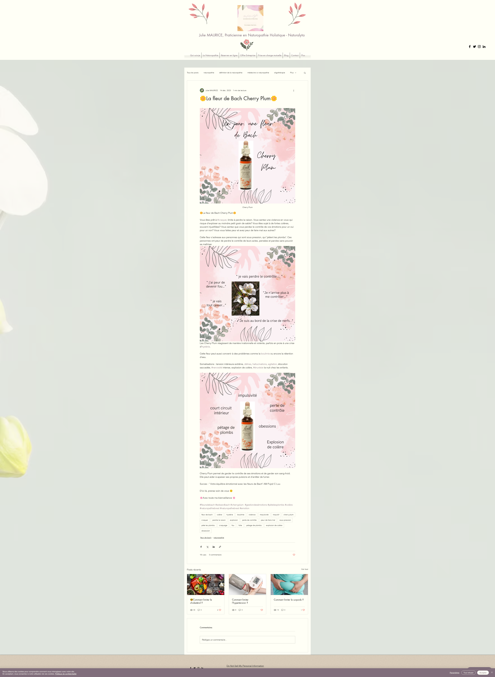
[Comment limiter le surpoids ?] (289, 584)
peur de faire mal (268, 520)
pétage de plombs (254, 525)
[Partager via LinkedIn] (213, 547)
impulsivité (264, 514)
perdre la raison (219, 520)
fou (233, 525)
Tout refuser (468, 672)
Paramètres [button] (454, 672)
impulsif (276, 514)
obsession (205, 531)
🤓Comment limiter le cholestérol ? (201, 601)
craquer (204, 520)
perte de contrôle (249, 520)
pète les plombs (208, 525)
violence (252, 514)
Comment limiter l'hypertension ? (240, 601)
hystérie (229, 514)
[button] (305, 73)
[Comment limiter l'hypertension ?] (247, 584)
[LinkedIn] (484, 46)
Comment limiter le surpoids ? (289, 599)
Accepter (483, 672)
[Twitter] (474, 46)
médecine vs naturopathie (258, 72)
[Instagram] (479, 46)
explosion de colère (274, 525)
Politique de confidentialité (65, 673)
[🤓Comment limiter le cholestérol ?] (205, 584)
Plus (292, 72)
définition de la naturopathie (230, 72)
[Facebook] (470, 46)
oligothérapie (279, 72)
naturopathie (209, 72)
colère (219, 514)
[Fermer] (491, 672)
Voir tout (304, 569)
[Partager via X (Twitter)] (207, 547)
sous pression (285, 520)
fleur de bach (207, 514)
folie (240, 525)
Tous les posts (193, 72)
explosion (234, 520)
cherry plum (289, 514)
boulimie (240, 514)
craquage (223, 525)
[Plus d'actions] (293, 90)
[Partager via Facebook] (201, 547)
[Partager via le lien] (220, 547)
